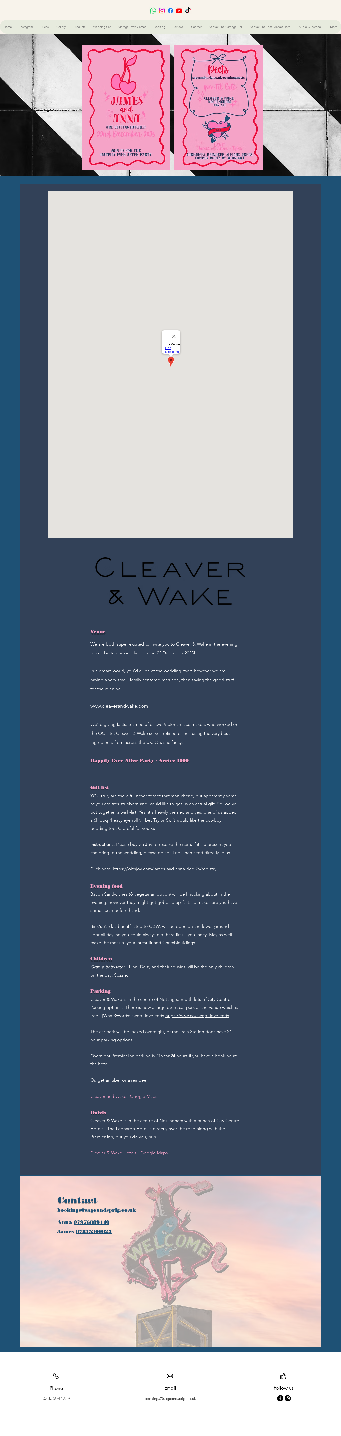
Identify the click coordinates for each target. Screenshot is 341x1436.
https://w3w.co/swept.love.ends (197, 1015)
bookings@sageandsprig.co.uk (96, 1210)
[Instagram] (288, 1398)
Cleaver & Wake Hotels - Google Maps (129, 1153)
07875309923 (94, 1231)
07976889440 (91, 1222)
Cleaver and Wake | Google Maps (123, 1096)
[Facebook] (280, 1398)
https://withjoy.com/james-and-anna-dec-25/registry (164, 869)
